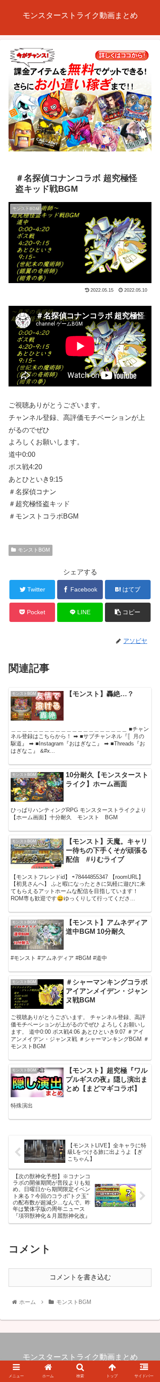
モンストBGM (34, 550)
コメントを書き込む (80, 1277)
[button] (143, 952)
